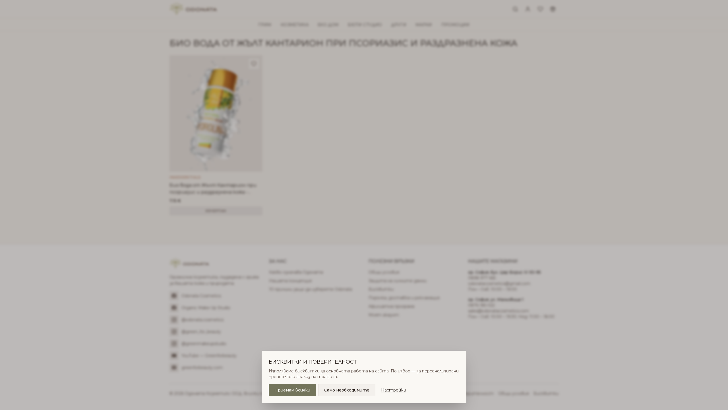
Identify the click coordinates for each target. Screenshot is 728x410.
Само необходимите (346, 390)
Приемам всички (292, 390)
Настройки (393, 390)
